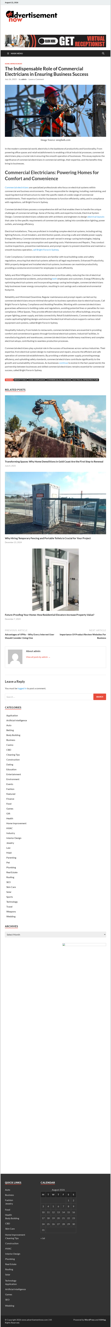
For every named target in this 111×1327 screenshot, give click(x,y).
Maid (9, 852)
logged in (22, 688)
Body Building (13, 735)
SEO (8, 882)
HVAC (9, 828)
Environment (12, 779)
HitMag (102, 1319)
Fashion (10, 789)
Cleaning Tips (13, 754)
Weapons (11, 911)
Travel (9, 906)
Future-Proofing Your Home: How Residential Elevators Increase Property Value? (49, 614)
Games (9, 808)
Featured (10, 793)
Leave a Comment (36, 79)
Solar (8, 891)
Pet (8, 862)
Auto (8, 725)
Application (12, 715)
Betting (10, 730)
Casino (9, 744)
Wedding (10, 916)
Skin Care (11, 887)
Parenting (11, 857)
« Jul (43, 1238)
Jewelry (10, 842)
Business (10, 740)
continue (63, 362)
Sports (9, 896)
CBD (8, 749)
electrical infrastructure (85, 380)
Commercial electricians (17, 187)
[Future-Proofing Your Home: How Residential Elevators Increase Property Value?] (55, 580)
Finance (10, 798)
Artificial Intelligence (16, 720)
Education (11, 769)
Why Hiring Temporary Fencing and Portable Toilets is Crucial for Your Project (48, 538)
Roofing (10, 877)
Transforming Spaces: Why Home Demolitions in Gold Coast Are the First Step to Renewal (54, 461)
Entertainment (13, 774)
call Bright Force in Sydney (46, 249)
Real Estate (11, 872)
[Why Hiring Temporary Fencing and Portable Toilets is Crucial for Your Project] (55, 504)
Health (9, 818)
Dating (9, 764)
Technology (12, 901)
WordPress (90, 1319)
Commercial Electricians (59, 380)
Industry (10, 833)
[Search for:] (55, 697)
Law (8, 847)
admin (23, 79)
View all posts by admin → (38, 656)
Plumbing (11, 867)
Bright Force (20, 380)
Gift (8, 813)
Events (9, 784)
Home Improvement (13, 64)
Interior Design (13, 838)
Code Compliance (36, 380)
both (54, 278)
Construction (13, 759)
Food (8, 803)
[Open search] (103, 53)
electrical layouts (96, 216)
